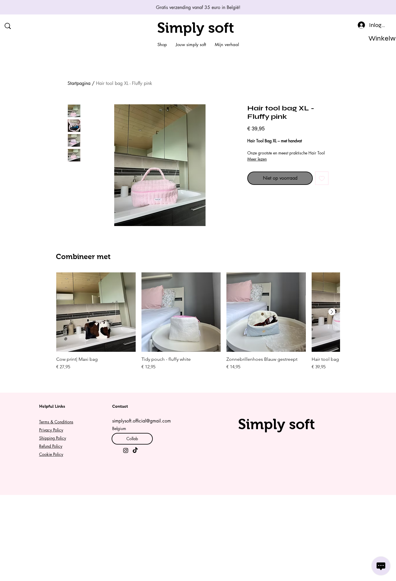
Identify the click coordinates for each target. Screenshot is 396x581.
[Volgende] (365, 7)
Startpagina (79, 83)
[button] (378, 38)
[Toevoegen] (321, 178)
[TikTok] (135, 450)
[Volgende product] (331, 311)
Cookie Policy (51, 454)
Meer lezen (257, 159)
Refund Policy (50, 446)
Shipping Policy (52, 438)
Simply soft (195, 28)
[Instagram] (125, 450)
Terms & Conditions (56, 422)
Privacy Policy (51, 430)
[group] (198, 321)
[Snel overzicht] (96, 312)
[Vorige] (30, 7)
